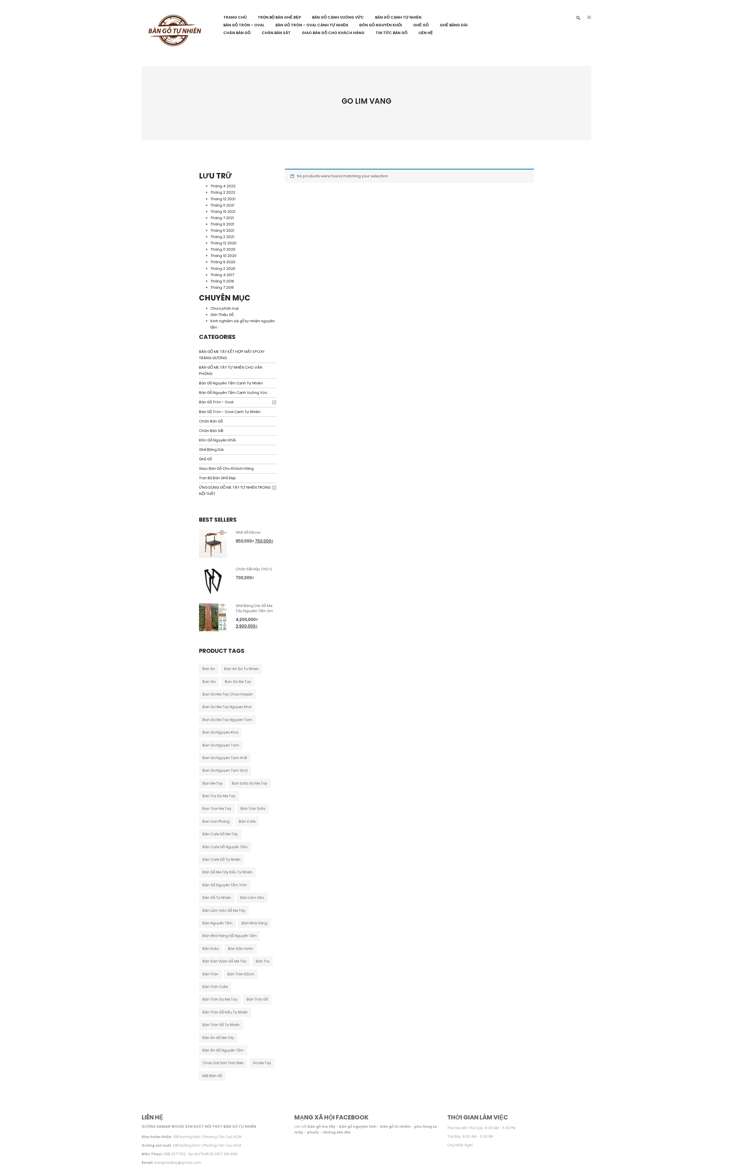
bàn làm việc (252, 897)
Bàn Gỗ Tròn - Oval (216, 402)
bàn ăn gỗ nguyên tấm (223, 1050)
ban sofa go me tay (249, 783)
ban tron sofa (253, 808)
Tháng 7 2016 (222, 287)
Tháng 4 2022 (223, 186)
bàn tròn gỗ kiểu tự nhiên (225, 1012)
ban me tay (212, 783)
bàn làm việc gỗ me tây (223, 910)
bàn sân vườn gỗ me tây (224, 961)
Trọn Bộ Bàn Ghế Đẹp (217, 478)
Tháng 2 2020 (222, 268)
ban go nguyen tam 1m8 (224, 757)
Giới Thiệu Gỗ (222, 314)
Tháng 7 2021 (222, 218)
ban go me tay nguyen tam (227, 719)
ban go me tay (238, 681)
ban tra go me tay (218, 795)
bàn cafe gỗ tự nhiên (221, 859)
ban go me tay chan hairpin (227, 694)
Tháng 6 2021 (222, 224)
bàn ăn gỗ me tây (218, 1037)
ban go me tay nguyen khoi (226, 706)
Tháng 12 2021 (222, 199)
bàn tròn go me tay (219, 999)
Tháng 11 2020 (222, 249)
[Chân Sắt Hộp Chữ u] (213, 580)
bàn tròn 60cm (241, 974)
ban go (209, 681)
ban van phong (216, 821)
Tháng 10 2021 (222, 211)
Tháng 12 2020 (223, 243)
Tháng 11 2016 (222, 281)
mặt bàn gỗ (212, 1075)
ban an (208, 668)
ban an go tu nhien (241, 668)
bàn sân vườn (240, 948)
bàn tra (262, 961)
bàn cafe (247, 821)
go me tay (262, 1062)
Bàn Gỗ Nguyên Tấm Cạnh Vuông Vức (233, 392)
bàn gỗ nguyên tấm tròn (224, 885)
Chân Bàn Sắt (211, 430)
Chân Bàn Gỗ (211, 421)
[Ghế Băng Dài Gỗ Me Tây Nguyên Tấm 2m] (213, 617)
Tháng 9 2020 (222, 262)
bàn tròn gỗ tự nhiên (221, 1024)
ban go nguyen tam (220, 745)
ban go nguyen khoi (220, 732)
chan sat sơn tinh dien (223, 1062)
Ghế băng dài (211, 449)
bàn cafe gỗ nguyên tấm (225, 846)
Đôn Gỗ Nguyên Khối (217, 440)
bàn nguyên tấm (217, 923)
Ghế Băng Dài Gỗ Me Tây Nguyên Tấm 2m (254, 608)
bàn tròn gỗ (257, 999)
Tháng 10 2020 (223, 255)
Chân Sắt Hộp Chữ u (254, 569)
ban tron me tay (216, 808)
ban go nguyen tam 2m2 (225, 770)
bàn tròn (210, 974)
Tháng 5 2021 (222, 230)
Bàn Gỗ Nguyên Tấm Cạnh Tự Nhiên (231, 383)
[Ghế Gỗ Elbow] (213, 543)
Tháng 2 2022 (222, 192)
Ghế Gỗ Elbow (248, 532)
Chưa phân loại (224, 308)
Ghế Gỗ (205, 459)
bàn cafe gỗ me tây (220, 834)
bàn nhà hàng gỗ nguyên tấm (229, 935)
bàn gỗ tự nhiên (216, 897)
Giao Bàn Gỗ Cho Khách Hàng (226, 468)
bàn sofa (210, 948)
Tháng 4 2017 (222, 275)
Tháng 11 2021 (222, 205)
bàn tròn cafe (215, 986)
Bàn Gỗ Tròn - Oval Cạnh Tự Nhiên (230, 411)
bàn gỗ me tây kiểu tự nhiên (227, 872)
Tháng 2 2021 (222, 236)
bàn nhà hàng (254, 923)
